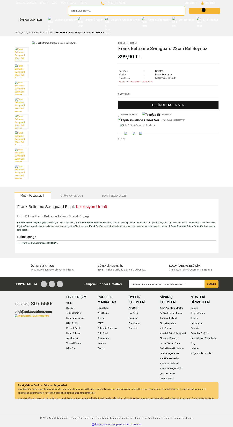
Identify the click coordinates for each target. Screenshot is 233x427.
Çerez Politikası (167, 373)
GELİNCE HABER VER (168, 105)
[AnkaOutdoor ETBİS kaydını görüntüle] (32, 316)
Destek (194, 308)
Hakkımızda (196, 323)
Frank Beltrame (128, 43)
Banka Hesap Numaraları (172, 348)
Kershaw (102, 343)
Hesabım (133, 318)
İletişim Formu (198, 313)
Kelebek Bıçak (73, 328)
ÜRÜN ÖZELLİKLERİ (32, 195)
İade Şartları (165, 328)
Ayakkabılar (72, 338)
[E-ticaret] (116, 424)
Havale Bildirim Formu (170, 343)
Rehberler (43, 3)
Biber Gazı (71, 348)
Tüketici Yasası (167, 378)
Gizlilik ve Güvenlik (169, 338)
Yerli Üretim (103, 313)
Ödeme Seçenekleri (169, 353)
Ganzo (101, 348)
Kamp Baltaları (73, 333)
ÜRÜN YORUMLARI (72, 195)
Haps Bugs (103, 308)
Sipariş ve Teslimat (169, 363)
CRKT (100, 323)
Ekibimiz (195, 328)
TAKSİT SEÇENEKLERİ (114, 195)
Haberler (195, 348)
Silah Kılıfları (72, 323)
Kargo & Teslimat (69, 3)
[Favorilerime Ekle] (127, 114)
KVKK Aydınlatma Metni (171, 308)
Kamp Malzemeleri (75, 318)
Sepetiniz (133, 328)
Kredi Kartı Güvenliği (169, 358)
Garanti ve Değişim (200, 333)
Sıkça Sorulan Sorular (201, 353)
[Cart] (204, 11)
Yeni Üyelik (134, 308)
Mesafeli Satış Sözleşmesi (173, 333)
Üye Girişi (133, 313)
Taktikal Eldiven (73, 343)
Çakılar (69, 303)
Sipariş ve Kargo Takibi (171, 368)
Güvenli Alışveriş (168, 323)
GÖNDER (211, 284)
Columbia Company (107, 328)
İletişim (83, 3)
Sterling (101, 318)
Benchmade (103, 338)
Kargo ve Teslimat (168, 318)
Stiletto (159, 71)
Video (54, 3)
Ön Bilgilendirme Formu (171, 313)
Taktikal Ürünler (73, 313)
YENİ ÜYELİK (190, 3)
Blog (193, 343)
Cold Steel (103, 333)
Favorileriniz (134, 323)
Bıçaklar (70, 308)
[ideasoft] (98, 424)
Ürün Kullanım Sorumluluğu (204, 338)
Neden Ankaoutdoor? (26, 3)
